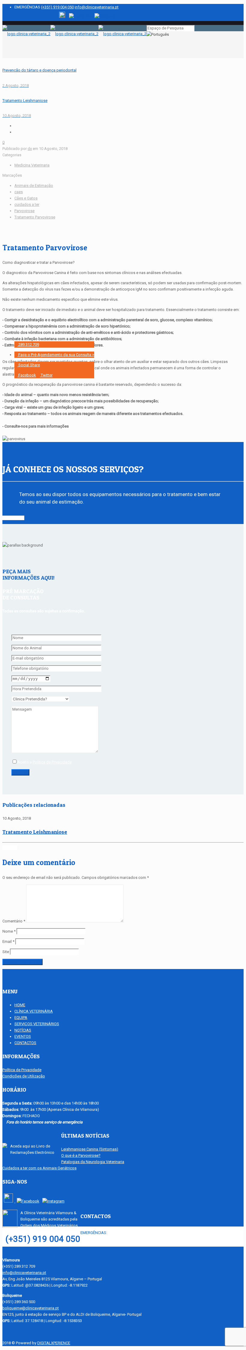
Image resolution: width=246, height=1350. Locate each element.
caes (18, 192)
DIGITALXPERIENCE (53, 1343)
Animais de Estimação (33, 185)
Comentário (13, 921)
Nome (9, 931)
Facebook (26, 375)
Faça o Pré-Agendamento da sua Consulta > (55, 354)
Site (5, 951)
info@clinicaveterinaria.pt (96, 7)
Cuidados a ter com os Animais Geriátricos (39, 1168)
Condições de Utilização (23, 1076)
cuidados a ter (26, 204)
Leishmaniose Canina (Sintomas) (89, 1149)
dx (30, 148)
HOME (19, 1005)
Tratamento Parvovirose (34, 217)
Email (8, 941)
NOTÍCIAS (22, 1030)
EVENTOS (22, 1036)
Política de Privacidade (52, 762)
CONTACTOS (25, 1043)
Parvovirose (24, 211)
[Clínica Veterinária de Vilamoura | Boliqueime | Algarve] (74, 34)
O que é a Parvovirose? (80, 1155)
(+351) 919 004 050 (57, 7)
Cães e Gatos (26, 198)
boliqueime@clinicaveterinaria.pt (30, 1308)
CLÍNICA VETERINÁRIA (33, 1011)
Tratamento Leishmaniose (34, 832)
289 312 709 (28, 344)
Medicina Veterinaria (32, 165)
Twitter (46, 375)
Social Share (28, 365)
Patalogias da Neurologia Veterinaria (92, 1162)
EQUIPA (20, 1017)
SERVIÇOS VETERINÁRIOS (36, 1024)
